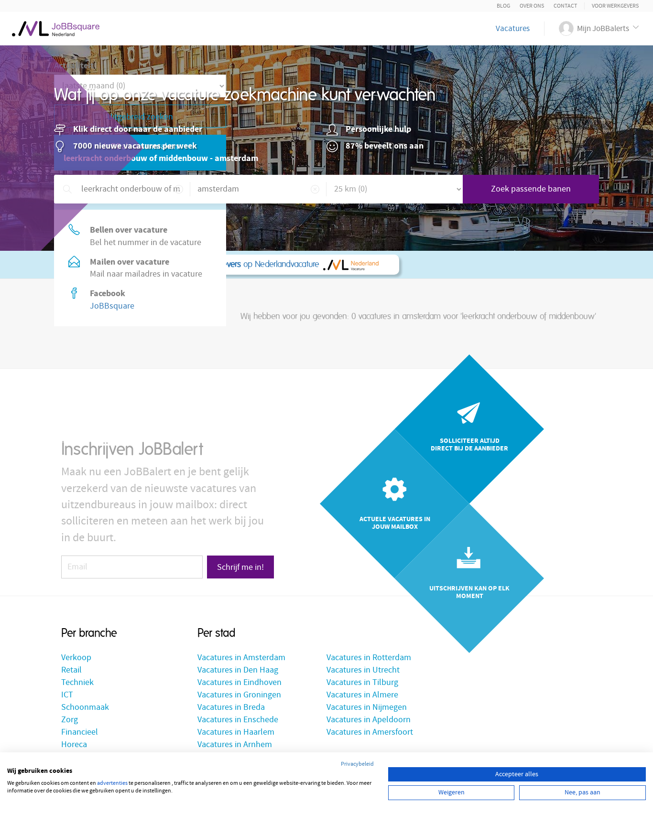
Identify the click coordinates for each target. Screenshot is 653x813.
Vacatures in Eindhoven (239, 682)
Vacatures (513, 28)
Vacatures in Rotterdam (368, 657)
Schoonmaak (85, 707)
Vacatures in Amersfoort (369, 732)
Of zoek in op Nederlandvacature (197, 264)
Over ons (532, 6)
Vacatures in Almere (362, 694)
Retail (71, 669)
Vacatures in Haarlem (235, 732)
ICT (67, 694)
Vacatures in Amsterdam (241, 657)
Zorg (69, 719)
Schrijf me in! (240, 567)
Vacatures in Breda (231, 707)
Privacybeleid (357, 764)
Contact (565, 6)
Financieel (79, 732)
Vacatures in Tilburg (362, 682)
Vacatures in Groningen (239, 694)
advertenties (112, 783)
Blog (503, 6)
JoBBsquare (112, 305)
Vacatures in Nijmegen (366, 707)
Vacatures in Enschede (237, 719)
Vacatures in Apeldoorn (368, 719)
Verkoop (76, 657)
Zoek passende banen (531, 188)
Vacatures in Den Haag (237, 669)
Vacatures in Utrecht (363, 669)
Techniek (77, 682)
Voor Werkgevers (615, 6)
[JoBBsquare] (56, 26)
